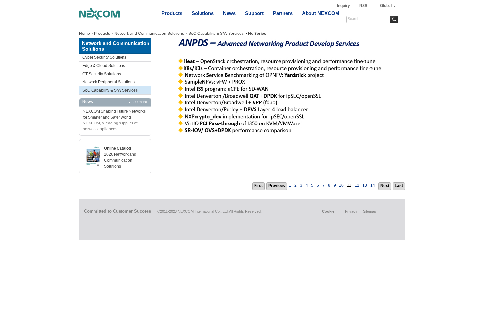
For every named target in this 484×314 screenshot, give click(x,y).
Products (171, 13)
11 (349, 185)
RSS (363, 5)
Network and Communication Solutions (149, 33)
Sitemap (369, 211)
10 (341, 185)
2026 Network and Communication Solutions (120, 160)
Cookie (328, 211)
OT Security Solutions (101, 74)
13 (365, 185)
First (258, 185)
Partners (283, 13)
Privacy (351, 211)
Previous (276, 185)
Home (84, 33)
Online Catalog (117, 148)
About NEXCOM (320, 13)
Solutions (203, 13)
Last (399, 185)
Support (254, 13)
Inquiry (344, 5)
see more (139, 102)
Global (386, 5)
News (229, 13)
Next (384, 185)
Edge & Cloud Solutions (103, 65)
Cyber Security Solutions (104, 57)
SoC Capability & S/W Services (216, 33)
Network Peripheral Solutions (108, 82)
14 (372, 185)
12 (357, 185)
